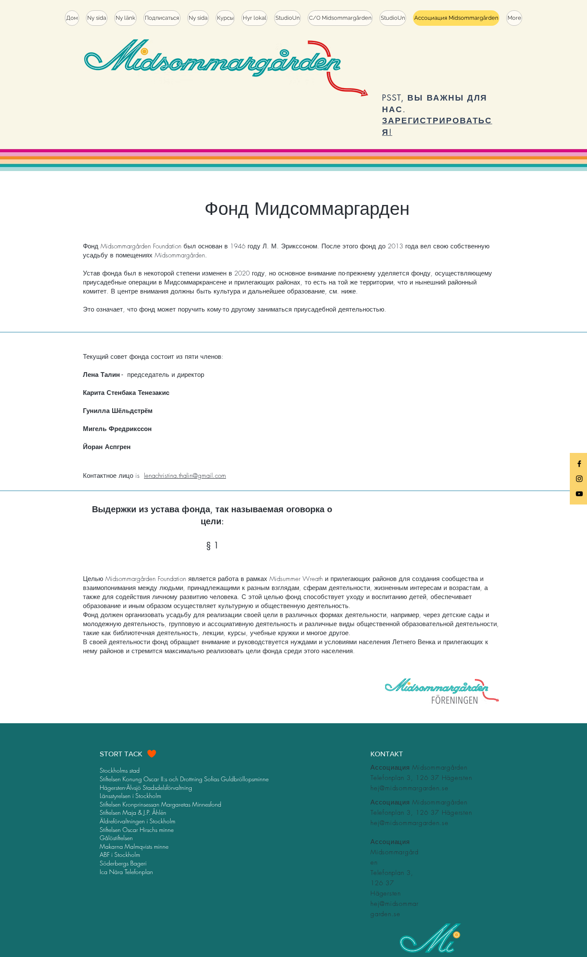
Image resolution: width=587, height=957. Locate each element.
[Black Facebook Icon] (579, 463)
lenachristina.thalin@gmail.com (185, 475)
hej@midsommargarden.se (409, 788)
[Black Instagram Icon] (579, 478)
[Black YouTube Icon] (579, 493)
